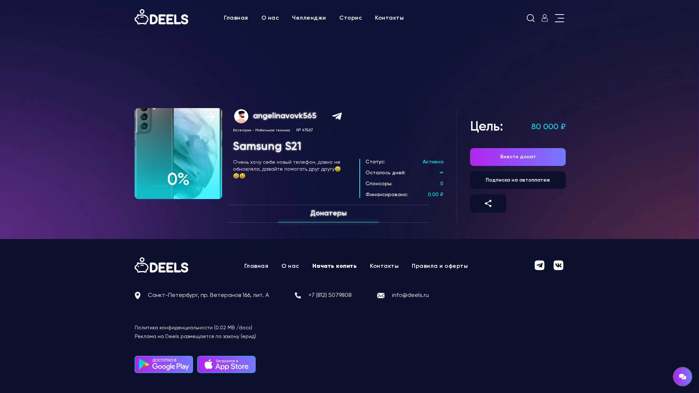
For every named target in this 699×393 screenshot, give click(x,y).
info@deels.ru (410, 295)
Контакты (389, 18)
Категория (242, 130)
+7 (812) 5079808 (330, 295)
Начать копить (334, 266)
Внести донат (518, 156)
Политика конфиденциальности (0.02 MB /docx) (193, 327)
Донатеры (328, 213)
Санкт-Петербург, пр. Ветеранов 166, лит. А (208, 295)
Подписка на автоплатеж (518, 180)
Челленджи (309, 18)
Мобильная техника (272, 130)
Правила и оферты (440, 266)
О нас (270, 18)
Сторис (350, 18)
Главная (236, 18)
